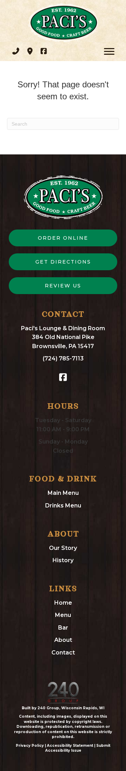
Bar (63, 627)
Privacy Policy (30, 745)
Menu (63, 615)
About (63, 640)
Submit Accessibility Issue (78, 748)
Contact (63, 652)
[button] (15, 51)
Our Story (63, 548)
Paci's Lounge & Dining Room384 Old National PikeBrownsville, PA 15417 (63, 337)
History (63, 560)
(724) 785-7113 (63, 358)
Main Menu (63, 493)
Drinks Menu (63, 505)
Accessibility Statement (70, 745)
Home (63, 602)
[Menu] (109, 52)
